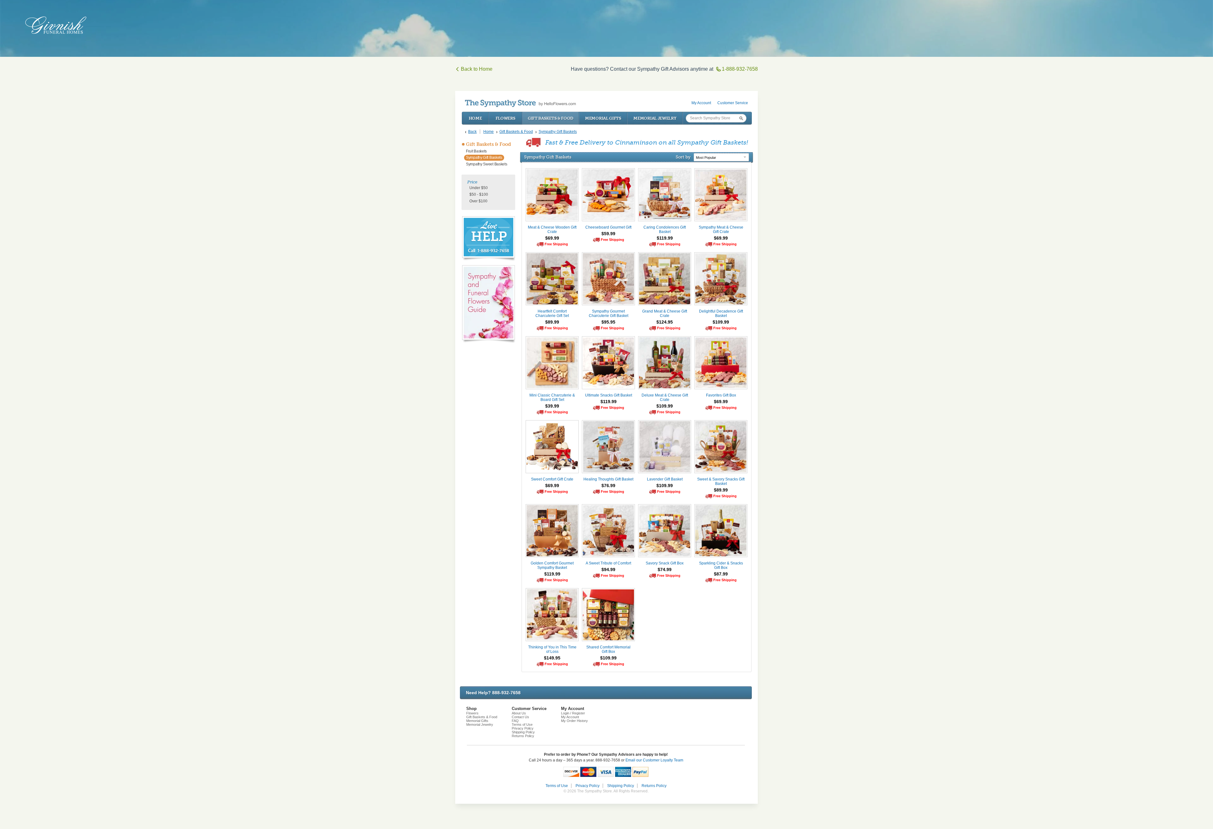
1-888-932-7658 (740, 69)
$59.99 (608, 233)
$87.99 (721, 573)
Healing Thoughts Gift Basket (608, 479)
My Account (701, 103)
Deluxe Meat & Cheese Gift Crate (665, 397)
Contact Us (520, 717)
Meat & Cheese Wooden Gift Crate (552, 229)
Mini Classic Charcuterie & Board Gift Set (552, 397)
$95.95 (608, 322)
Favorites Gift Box (721, 395)
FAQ (515, 721)
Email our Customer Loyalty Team (654, 760)
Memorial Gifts (603, 118)
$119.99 (665, 238)
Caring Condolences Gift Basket (664, 229)
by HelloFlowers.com (520, 103)
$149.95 (552, 657)
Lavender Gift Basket (665, 479)
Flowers (506, 118)
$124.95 (664, 322)
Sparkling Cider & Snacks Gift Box (721, 565)
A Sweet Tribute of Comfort (608, 563)
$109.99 (721, 322)
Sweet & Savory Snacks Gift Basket (721, 481)
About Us (519, 713)
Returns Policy (523, 736)
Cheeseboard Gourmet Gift (608, 227)
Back (472, 131)
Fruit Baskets (476, 151)
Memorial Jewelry (654, 118)
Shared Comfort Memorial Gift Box (608, 649)
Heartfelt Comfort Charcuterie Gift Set (552, 313)
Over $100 (478, 201)
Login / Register (573, 713)
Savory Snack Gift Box (665, 563)
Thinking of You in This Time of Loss (552, 649)
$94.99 (608, 569)
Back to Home (476, 69)
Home (475, 118)
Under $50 (478, 188)
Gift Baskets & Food (550, 118)
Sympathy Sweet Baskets (486, 164)
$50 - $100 (478, 194)
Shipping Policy (523, 732)
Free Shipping (556, 244)
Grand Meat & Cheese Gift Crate (664, 313)
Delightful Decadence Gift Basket (721, 313)
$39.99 (552, 406)
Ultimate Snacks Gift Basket (608, 395)
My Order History (574, 721)
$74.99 (665, 569)
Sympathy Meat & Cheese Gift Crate (721, 229)
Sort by (683, 156)
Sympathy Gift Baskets (484, 157)
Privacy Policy (523, 728)
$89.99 (552, 322)
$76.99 (608, 485)
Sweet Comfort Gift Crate (552, 479)
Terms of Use (522, 724)
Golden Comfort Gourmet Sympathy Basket (552, 565)
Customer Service (732, 103)
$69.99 (552, 238)
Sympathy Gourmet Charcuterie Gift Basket (608, 313)
